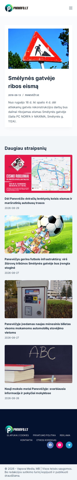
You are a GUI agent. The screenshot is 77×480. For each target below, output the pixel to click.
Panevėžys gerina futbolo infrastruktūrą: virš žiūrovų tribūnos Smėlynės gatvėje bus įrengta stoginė (37, 263)
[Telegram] (69, 445)
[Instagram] (59, 445)
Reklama (65, 435)
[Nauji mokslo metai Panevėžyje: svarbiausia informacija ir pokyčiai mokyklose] (38, 364)
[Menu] (70, 8)
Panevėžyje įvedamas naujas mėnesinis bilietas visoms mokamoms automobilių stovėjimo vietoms (38, 328)
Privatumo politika (44, 435)
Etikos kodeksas (46, 440)
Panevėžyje (32, 95)
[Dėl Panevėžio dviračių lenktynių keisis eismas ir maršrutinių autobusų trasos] (38, 174)
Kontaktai (26, 440)
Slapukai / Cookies (18, 435)
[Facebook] (50, 445)
